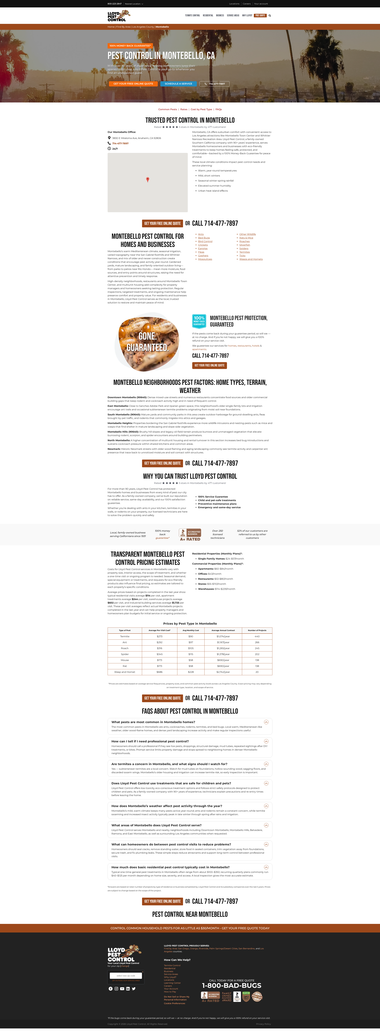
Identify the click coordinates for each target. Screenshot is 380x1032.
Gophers (203, 255)
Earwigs (203, 248)
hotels (255, 345)
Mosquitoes (205, 259)
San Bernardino (247, 948)
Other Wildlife (247, 234)
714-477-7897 (217, 83)
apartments (199, 349)
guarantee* (162, 538)
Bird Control (205, 241)
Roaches (244, 241)
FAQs (219, 109)
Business (220, 15)
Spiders (243, 248)
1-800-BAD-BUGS (231, 985)
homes (232, 345)
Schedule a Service (178, 83)
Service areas (233, 15)
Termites (244, 252)
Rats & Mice (246, 237)
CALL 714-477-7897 (210, 356)
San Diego (183, 948)
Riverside (203, 948)
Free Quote (260, 15)
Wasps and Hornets (251, 259)
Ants (201, 234)
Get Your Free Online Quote (133, 83)
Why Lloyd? (247, 15)
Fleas (201, 252)
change (124, 966)
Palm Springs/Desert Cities (223, 948)
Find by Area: (171, 948)
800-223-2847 (115, 3)
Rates (183, 109)
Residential (208, 15)
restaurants (244, 345)
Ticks (242, 255)
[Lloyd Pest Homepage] (119, 16)
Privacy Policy (263, 1024)
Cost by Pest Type (201, 109)
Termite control (192, 15)
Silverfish (244, 245)
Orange (194, 948)
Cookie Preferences (174, 1003)
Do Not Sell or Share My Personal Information (176, 998)
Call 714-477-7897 (215, 223)
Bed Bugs (204, 237)
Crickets (203, 245)
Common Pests (167, 109)
